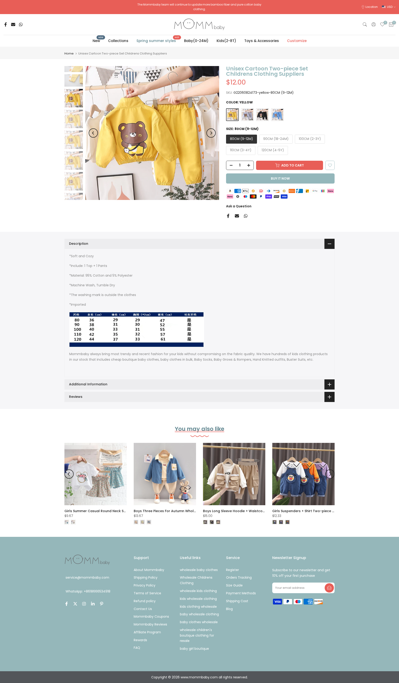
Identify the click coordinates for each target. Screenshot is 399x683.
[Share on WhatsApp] (21, 24)
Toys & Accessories (261, 40)
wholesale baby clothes (199, 570)
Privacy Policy (144, 585)
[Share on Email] (13, 24)
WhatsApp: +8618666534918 (88, 591)
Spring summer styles (157, 40)
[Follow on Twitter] (75, 604)
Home (69, 53)
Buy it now (280, 178)
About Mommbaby (149, 570)
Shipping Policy (145, 577)
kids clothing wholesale (198, 606)
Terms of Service (147, 593)
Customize (297, 40)
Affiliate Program (147, 632)
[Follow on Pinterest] (102, 604)
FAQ (137, 647)
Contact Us (143, 609)
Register (232, 570)
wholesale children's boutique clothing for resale (197, 635)
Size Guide (234, 585)
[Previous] (93, 133)
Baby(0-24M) (196, 40)
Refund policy (145, 601)
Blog (229, 609)
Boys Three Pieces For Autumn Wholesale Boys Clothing (180, 511)
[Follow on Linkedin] (93, 604)
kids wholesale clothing (198, 598)
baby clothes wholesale (199, 622)
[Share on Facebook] (5, 24)
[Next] (211, 133)
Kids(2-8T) (226, 40)
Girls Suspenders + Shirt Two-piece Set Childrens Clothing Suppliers (329, 511)
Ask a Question (238, 206)
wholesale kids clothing (198, 591)
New (98, 40)
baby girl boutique (194, 648)
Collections (118, 40)
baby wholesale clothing (199, 614)
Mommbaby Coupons (151, 616)
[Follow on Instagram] (84, 604)
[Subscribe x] (329, 587)
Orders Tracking (239, 577)
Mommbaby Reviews (150, 624)
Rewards (140, 640)
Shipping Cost (237, 601)
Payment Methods (241, 593)
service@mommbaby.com (87, 577)
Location (372, 7)
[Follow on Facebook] (66, 604)
